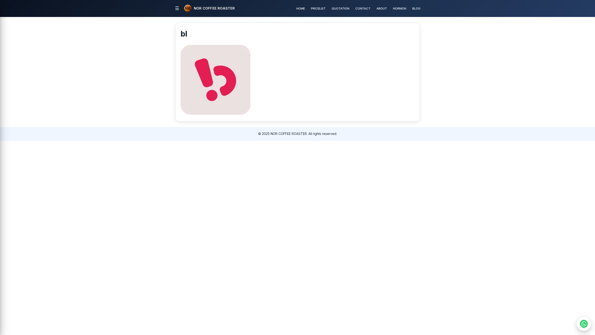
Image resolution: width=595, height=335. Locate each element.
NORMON (399, 8)
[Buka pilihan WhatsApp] (584, 324)
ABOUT (382, 8)
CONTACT (362, 8)
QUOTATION (340, 8)
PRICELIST (318, 8)
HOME (300, 8)
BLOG (416, 8)
